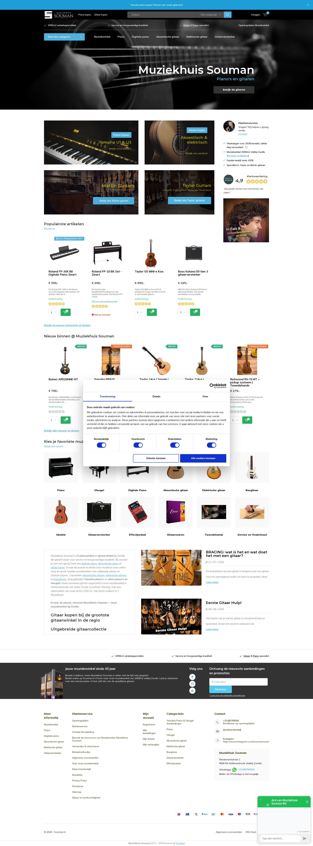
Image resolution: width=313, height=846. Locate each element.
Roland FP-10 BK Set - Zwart (107, 273)
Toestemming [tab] (107, 396)
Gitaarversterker (225, 36)
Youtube (192, 691)
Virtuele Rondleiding (83, 732)
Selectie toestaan (156, 458)
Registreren (149, 724)
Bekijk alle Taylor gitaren (179, 192)
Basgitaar (252, 490)
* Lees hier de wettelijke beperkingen (227, 695)
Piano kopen (84, 14)
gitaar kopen (58, 567)
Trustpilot (180, 843)
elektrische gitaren (116, 575)
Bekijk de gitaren (234, 89)
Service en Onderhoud (252, 534)
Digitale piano (140, 36)
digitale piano (89, 563)
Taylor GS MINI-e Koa (149, 271)
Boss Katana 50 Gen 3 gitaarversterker (193, 273)
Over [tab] (205, 396)
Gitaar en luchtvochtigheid (86, 797)
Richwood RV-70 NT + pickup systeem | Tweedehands (245, 382)
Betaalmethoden (81, 752)
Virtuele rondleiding (238, 155)
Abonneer (220, 689)
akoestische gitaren (93, 575)
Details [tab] (157, 396)
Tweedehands (214, 534)
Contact (242, 133)
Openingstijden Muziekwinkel (253, 25)
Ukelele (61, 534)
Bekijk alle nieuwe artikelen (61, 430)
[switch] (138, 445)
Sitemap (76, 791)
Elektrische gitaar (197, 36)
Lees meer (212, 582)
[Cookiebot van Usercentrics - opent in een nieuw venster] (212, 385)
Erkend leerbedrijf (81, 769)
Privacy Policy (79, 780)
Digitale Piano (137, 490)
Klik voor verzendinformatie (104, 301)
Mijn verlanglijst (151, 744)
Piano (121, 36)
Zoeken (228, 14)
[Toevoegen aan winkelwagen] (66, 312)
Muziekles (77, 774)
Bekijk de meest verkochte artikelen (67, 325)
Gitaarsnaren (175, 534)
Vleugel (99, 490)
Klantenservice (80, 726)
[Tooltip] (246, 147)
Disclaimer (77, 786)
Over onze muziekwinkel (85, 763)
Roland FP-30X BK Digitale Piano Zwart (62, 273)
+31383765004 (231, 720)
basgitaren (60, 579)
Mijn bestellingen (149, 732)
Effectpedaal (137, 534)
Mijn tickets (149, 738)
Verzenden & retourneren (85, 746)
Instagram (192, 684)
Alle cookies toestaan (203, 458)
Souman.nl (60, 832)
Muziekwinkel (102, 36)
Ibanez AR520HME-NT (63, 379)
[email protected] (232, 729)
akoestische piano (108, 563)
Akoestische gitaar (167, 36)
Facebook (192, 677)
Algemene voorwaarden (85, 757)
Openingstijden (80, 720)
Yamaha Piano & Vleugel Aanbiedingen (180, 722)
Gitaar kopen (100, 14)
